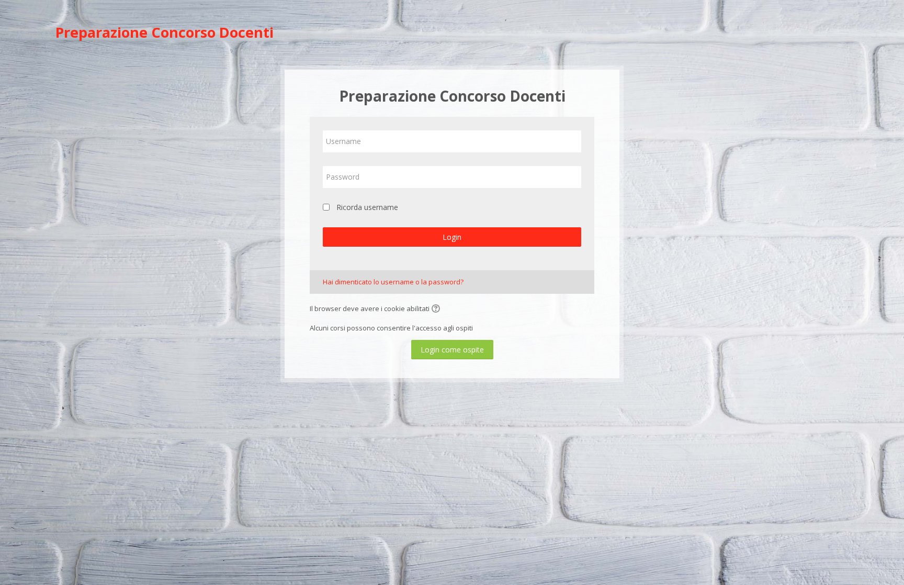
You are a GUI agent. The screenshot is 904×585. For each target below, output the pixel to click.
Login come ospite (452, 350)
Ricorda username (367, 207)
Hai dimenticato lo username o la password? (393, 281)
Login (452, 237)
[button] (437, 309)
